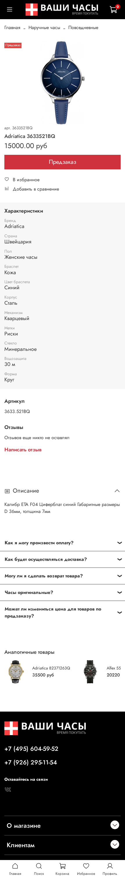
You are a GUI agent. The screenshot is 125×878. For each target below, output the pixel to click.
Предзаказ (62, 162)
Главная (12, 27)
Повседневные (83, 27)
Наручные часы (44, 27)
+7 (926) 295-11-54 (30, 762)
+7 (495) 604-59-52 (31, 748)
